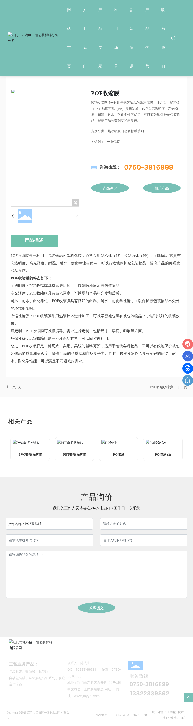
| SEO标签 (169, 712)
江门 (183, 717)
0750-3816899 (148, 167)
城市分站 (157, 712)
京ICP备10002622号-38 (131, 715)
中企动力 (173, 717)
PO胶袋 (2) (163, 454)
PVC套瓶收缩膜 (161, 387)
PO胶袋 (118, 454)
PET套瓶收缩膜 (74, 454)
